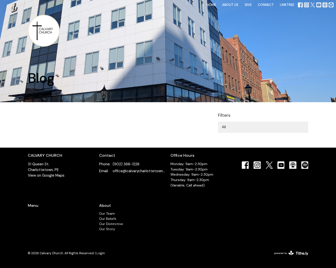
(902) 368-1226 (126, 164)
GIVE (248, 5)
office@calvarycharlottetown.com (139, 171)
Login (100, 253)
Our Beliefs (107, 218)
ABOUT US (230, 5)
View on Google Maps (46, 175)
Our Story (107, 229)
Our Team (107, 213)
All (224, 127)
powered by (288, 257)
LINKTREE (287, 5)
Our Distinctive (111, 224)
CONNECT (266, 5)
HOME (211, 5)
